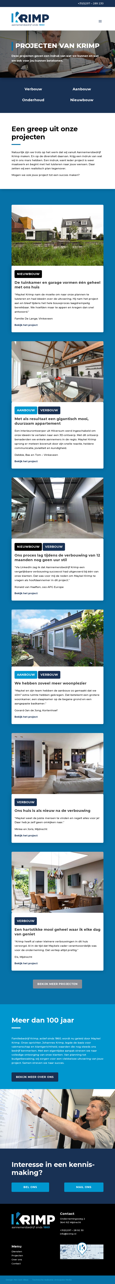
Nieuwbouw (28, 274)
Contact (16, 1263)
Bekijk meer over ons (35, 1077)
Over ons (17, 1259)
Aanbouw (26, 410)
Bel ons (30, 1187)
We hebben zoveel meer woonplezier (51, 683)
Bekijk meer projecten (57, 984)
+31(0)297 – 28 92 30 (72, 1230)
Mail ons (83, 1187)
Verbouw (49, 410)
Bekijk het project (26, 325)
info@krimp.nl (68, 1233)
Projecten (17, 1255)
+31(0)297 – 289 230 (90, 3)
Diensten (17, 1251)
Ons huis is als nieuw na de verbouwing (52, 810)
